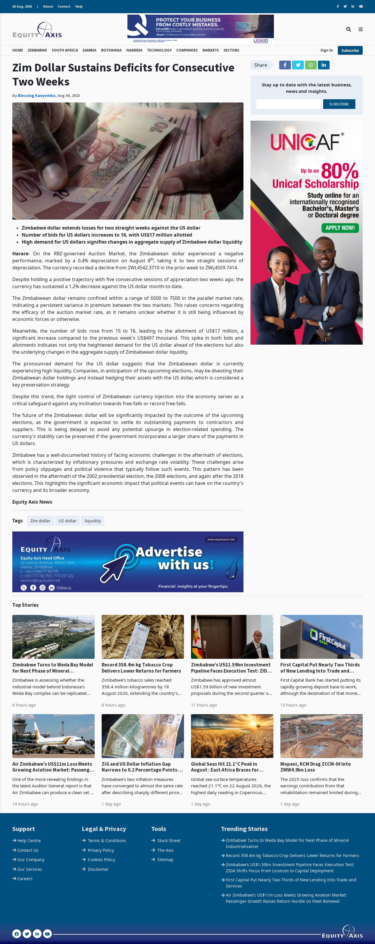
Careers (25, 878)
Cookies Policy (101, 859)
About (48, 6)
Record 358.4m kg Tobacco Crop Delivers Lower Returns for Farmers (141, 668)
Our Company (31, 859)
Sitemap (165, 859)
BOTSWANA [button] (111, 50)
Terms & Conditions (107, 840)
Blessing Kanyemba (36, 95)
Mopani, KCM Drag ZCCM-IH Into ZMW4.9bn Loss (315, 767)
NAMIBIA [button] (134, 50)
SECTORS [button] (231, 50)
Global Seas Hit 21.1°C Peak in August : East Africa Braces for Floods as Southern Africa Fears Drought (226, 767)
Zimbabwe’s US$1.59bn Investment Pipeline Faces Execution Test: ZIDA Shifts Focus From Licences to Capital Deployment (231, 668)
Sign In (327, 50)
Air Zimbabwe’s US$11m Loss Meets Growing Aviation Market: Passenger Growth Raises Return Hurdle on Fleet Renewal (53, 767)
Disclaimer (98, 869)
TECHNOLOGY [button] (159, 50)
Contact (64, 6)
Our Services (29, 869)
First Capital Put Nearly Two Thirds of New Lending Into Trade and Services (320, 668)
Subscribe (350, 50)
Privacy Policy (101, 850)
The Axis (165, 850)
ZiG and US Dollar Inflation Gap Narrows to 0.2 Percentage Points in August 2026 (142, 767)
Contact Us (27, 850)
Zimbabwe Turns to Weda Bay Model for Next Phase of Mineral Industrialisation (52, 668)
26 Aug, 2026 (22, 6)
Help (79, 6)
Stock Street (168, 840)
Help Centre (29, 840)
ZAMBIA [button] (89, 50)
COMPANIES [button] (187, 50)
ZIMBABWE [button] (37, 50)
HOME (17, 50)
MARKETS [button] (210, 50)
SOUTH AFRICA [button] (65, 50)
